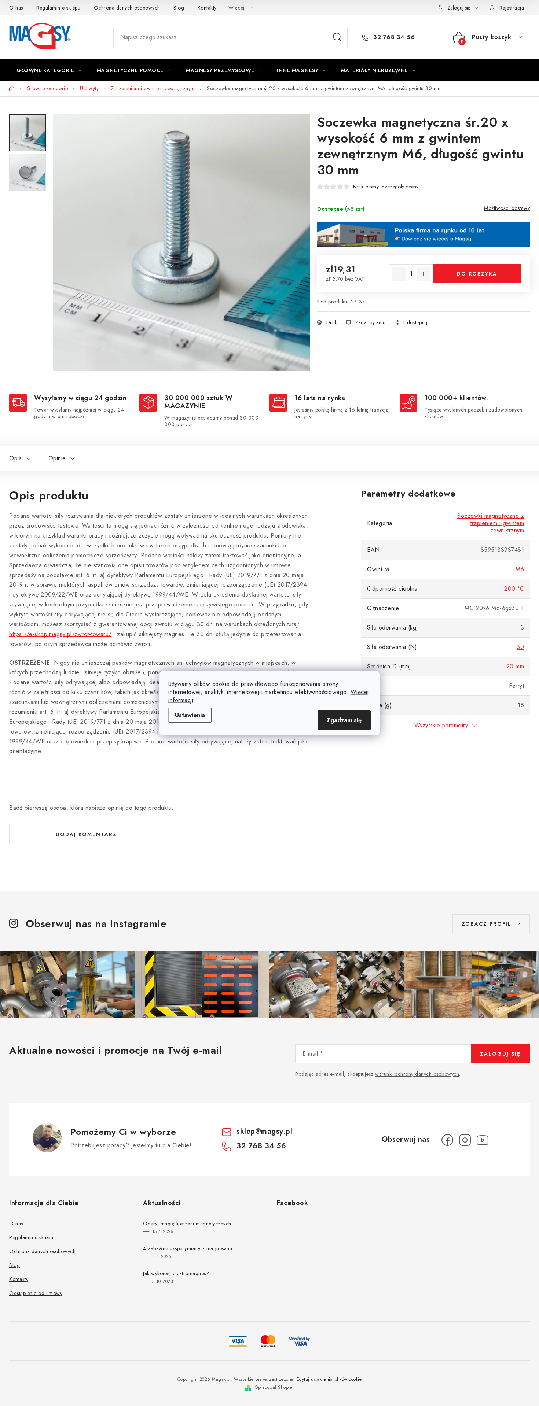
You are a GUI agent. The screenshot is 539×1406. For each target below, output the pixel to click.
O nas (16, 7)
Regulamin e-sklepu (58, 7)
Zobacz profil (486, 923)
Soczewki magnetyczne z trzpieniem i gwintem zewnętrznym (490, 523)
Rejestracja (511, 7)
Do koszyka (477, 273)
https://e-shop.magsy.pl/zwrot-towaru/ (60, 634)
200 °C (514, 588)
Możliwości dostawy (507, 208)
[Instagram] (465, 1140)
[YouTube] (482, 1140)
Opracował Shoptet (274, 1387)
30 (520, 647)
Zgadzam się (344, 720)
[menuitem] (49, 70)
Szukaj (337, 37)
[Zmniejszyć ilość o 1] (399, 274)
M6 (520, 569)
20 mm (515, 666)
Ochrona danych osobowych (127, 7)
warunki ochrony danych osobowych (417, 1074)
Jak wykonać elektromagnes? (176, 1273)
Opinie (57, 458)
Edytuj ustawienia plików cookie (329, 1379)
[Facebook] (447, 1140)
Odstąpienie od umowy (35, 1293)
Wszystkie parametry (441, 725)
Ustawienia (190, 715)
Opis (15, 458)
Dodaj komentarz (86, 834)
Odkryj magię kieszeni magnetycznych (187, 1223)
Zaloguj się (500, 1054)
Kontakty (207, 7)
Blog (178, 7)
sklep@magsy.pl (264, 1131)
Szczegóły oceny (400, 187)
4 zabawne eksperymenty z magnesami (187, 1248)
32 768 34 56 (393, 37)
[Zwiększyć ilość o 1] (423, 274)
